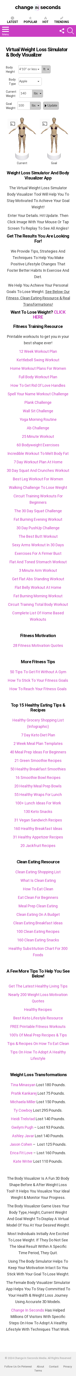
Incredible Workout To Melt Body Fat (38, 453)
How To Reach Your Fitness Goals (38, 689)
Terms (38, 1370)
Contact (53, 1366)
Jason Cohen (21, 1144)
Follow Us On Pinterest (18, 1366)
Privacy (67, 1366)
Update (52, 105)
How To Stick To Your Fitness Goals (38, 680)
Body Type (12, 81)
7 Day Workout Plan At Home (38, 462)
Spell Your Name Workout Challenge (38, 394)
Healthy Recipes (38, 1009)
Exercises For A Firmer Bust (38, 553)
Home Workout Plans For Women (38, 368)
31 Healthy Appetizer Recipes (38, 837)
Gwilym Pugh (22, 1127)
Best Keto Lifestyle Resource (38, 1018)
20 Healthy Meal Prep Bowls (38, 786)
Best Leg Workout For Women (38, 479)
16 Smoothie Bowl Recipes (38, 777)
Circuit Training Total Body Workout (38, 604)
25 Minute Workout (38, 436)
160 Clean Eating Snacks (38, 940)
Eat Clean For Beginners (38, 897)
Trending (61, 22)
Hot (45, 22)
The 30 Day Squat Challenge (38, 511)
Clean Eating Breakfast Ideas (38, 923)
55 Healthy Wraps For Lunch (38, 794)
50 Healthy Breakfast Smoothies (38, 769)
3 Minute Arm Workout (38, 570)
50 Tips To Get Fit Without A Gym (38, 672)
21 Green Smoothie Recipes (38, 760)
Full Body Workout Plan (38, 377)
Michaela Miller (23, 1102)
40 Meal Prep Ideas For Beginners (38, 752)
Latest (12, 22)
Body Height (10, 69)
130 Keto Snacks (38, 811)
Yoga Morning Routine (38, 419)
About (40, 1366)
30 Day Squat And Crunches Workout (38, 470)
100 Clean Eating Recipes (38, 931)
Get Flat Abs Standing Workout (38, 579)
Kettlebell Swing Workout (38, 360)
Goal (54, 163)
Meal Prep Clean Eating (38, 906)
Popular (30, 22)
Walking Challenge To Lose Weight (38, 487)
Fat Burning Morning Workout (38, 596)
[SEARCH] (70, 31)
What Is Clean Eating (38, 880)
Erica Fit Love (21, 1153)
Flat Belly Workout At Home (38, 587)
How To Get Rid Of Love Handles (38, 385)
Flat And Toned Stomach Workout (38, 562)
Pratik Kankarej (24, 1093)
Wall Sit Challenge (38, 411)
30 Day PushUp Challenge (38, 528)
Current (22, 163)
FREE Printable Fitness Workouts (38, 1026)
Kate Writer (23, 1161)
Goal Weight (10, 106)
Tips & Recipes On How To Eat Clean (38, 1043)
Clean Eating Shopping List (38, 872)
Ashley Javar (23, 1136)
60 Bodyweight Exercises (38, 445)
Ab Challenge (38, 428)
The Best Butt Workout (38, 536)
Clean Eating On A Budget (38, 914)
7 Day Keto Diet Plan (38, 735)
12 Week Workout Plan (38, 351)
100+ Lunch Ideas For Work (38, 803)
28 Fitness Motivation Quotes (38, 645)
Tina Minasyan (23, 1085)
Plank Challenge (38, 402)
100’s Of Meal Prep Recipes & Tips (38, 1035)
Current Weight (11, 94)
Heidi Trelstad (23, 1119)
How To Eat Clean (38, 889)
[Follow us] (61, 31)
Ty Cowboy (23, 1110)
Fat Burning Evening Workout (38, 519)
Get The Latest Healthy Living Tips (38, 986)
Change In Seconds (27, 1310)
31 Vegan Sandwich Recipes (38, 820)
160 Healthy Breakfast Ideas (38, 828)
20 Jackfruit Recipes (38, 845)
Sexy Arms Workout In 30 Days (38, 545)
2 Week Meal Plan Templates (38, 743)
